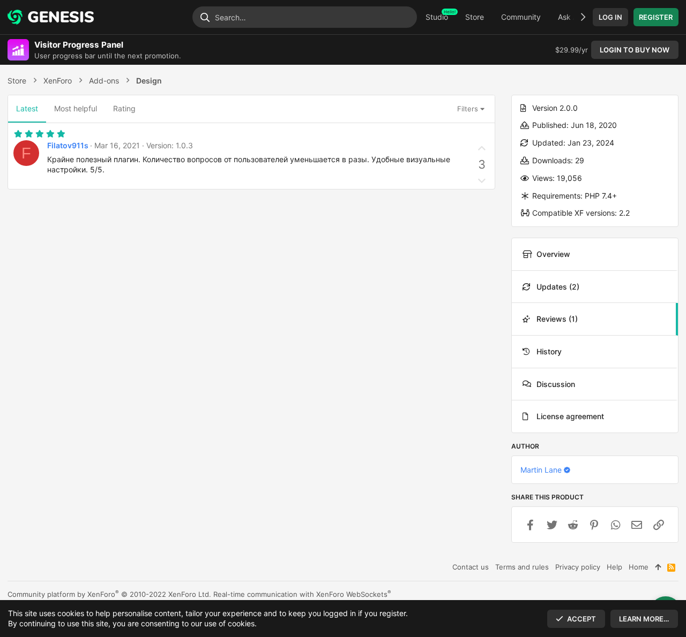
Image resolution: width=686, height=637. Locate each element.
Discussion (555, 384)
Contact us (470, 567)
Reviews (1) (557, 318)
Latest (27, 108)
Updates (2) (557, 286)
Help (614, 567)
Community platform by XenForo (109, 594)
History (549, 351)
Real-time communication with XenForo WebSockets (302, 594)
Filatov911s (67, 145)
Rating (124, 108)
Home (638, 567)
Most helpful (75, 108)
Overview (553, 254)
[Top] (658, 567)
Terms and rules (522, 567)
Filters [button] (467, 108)
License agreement (570, 416)
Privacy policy (577, 567)
